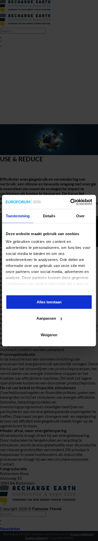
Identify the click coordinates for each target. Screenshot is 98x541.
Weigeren (49, 334)
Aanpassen (46, 318)
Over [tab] (80, 216)
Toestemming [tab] (18, 216)
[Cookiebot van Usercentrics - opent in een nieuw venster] (70, 202)
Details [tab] (49, 216)
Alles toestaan (49, 302)
